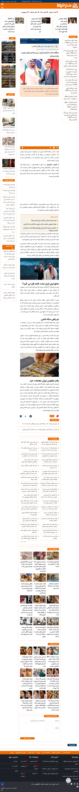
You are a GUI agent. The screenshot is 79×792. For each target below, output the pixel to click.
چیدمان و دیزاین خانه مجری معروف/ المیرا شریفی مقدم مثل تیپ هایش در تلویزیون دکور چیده (39, 566)
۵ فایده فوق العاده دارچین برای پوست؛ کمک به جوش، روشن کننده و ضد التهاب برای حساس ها (26, 661)
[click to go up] (68, 780)
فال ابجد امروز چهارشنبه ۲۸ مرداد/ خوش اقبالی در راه (9, 229)
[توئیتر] (26, 417)
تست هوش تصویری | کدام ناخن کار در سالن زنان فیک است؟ (9, 238)
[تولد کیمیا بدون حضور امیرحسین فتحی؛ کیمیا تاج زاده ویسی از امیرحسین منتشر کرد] (46, 20)
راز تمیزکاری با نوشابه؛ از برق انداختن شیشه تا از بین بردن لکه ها (8, 171)
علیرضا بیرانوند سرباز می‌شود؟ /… (49, 774)
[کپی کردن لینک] (57, 148)
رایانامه (57, 728)
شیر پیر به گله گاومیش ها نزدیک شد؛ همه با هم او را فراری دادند (26, 564)
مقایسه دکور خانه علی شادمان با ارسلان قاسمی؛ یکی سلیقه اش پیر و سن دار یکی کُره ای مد (26, 610)
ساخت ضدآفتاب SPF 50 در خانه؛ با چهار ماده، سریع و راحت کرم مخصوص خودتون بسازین (53, 661)
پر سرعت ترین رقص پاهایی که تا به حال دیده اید (29, 449)
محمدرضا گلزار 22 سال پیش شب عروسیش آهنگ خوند (50, 531)
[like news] (22, 148)
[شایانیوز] (67, 5)
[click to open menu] (2, 4)
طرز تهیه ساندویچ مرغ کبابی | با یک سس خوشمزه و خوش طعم (9, 71)
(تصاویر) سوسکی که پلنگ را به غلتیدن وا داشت (53, 564)
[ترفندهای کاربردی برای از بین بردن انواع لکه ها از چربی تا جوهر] (8, 122)
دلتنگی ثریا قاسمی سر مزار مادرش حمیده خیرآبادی (50, 514)
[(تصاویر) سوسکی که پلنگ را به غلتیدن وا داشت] (53, 556)
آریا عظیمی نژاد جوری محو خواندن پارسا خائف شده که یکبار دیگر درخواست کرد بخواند (49, 496)
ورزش (38, 753)
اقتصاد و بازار (46, 753)
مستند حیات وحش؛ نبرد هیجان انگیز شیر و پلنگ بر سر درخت (49, 508)
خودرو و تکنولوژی (21, 753)
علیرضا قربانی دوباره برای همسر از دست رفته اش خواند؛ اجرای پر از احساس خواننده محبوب (28, 525)
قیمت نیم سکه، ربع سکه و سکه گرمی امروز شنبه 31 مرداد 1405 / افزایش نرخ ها (70, 116)
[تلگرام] (30, 417)
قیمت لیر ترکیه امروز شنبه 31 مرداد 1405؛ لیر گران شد (71, 90)
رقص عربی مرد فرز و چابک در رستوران (50, 537)
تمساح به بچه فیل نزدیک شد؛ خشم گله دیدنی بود (53, 586)
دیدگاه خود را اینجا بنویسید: (37, 721)
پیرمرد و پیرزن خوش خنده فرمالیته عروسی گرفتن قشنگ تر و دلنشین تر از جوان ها (48, 478)
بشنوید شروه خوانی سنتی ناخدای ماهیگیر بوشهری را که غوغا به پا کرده (29, 496)
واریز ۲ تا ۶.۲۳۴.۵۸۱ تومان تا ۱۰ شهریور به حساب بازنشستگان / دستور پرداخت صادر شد (70, 73)
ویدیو (12, 753)
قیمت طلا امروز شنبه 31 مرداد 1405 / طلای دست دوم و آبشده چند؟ (70, 54)
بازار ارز (52, 416)
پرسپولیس (23, 766)
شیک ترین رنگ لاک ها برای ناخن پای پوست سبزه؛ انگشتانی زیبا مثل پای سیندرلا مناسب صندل (53, 705)
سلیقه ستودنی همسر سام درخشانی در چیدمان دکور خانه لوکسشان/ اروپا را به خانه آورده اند (61, 25)
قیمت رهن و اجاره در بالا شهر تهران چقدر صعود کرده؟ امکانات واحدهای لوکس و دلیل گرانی (40, 588)
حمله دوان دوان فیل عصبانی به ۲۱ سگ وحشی (49, 467)
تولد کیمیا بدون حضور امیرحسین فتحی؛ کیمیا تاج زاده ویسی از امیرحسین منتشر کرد (36, 25)
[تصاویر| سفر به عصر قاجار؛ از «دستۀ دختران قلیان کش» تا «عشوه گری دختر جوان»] (39, 621)
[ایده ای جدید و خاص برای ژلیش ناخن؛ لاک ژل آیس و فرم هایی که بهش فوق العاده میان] (39, 651)
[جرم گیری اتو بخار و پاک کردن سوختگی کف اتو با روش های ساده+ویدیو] (8, 141)
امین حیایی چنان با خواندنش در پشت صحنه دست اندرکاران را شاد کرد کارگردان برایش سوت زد (29, 455)
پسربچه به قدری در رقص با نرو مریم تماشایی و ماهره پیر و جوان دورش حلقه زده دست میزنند (28, 508)
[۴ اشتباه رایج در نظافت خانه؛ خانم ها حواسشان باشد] (8, 102)
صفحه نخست (66, 753)
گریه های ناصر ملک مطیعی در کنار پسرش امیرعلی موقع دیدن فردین (49, 473)
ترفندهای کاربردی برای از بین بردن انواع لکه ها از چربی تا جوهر (9, 130)
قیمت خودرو (33, 761)
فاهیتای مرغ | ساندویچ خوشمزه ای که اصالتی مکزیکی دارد (9, 46)
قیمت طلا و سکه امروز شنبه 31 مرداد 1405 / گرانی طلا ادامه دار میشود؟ (70, 43)
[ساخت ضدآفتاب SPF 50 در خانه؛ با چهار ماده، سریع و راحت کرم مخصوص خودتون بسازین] (53, 651)
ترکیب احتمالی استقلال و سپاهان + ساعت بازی (70, 97)
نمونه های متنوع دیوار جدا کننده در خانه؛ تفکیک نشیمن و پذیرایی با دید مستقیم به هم (53, 632)
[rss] (77, 784)
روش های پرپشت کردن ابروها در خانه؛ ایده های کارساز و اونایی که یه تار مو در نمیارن (26, 683)
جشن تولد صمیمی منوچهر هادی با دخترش (29, 531)
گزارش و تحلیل (56, 753)
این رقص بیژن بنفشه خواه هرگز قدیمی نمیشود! (29, 443)
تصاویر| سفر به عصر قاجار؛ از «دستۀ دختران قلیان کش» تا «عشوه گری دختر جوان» (40, 632)
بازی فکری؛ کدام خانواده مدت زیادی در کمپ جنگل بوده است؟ (9, 211)
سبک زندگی (31, 753)
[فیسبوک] (21, 417)
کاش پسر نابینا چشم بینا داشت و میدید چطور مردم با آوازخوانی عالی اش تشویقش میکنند (49, 455)
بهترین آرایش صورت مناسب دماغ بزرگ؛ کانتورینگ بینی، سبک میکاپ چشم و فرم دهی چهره (26, 705)
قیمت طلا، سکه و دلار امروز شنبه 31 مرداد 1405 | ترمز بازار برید (71, 82)
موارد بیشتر (23, 542)
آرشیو (16, 771)
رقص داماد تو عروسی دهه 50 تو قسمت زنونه (29, 478)
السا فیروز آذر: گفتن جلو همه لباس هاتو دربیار (9, 276)
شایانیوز (38, 784)
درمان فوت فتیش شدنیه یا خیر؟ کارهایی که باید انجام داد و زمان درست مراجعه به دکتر (53, 610)
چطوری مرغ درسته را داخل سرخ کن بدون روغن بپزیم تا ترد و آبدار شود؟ (26, 587)
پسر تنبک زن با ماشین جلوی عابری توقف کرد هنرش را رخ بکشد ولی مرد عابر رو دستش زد (29, 520)
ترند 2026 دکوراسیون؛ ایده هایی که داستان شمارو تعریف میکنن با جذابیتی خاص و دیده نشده (8, 25)
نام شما (57, 721)
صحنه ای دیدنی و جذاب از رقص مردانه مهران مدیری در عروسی (29, 490)
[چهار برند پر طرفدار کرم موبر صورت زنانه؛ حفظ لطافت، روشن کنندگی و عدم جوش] (39, 694)
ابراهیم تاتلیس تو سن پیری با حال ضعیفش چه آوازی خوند (49, 490)
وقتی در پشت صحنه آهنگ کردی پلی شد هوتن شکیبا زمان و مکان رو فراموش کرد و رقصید (28, 502)
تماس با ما (14, 1)
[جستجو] (2, 8)
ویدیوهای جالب (53, 439)
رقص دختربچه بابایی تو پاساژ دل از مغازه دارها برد (49, 520)
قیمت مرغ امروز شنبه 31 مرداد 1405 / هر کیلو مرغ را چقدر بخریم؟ (70, 63)
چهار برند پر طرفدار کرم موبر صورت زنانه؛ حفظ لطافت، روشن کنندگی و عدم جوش (40, 704)
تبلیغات (3, 1)
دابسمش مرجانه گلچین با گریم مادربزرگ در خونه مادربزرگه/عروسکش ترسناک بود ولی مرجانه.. (49, 461)
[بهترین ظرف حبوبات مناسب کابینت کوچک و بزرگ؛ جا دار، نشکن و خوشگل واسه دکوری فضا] (39, 599)
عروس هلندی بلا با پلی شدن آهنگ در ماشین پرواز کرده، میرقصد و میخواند (50, 502)
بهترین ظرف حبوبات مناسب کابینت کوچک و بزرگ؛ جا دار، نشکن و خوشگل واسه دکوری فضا (40, 610)
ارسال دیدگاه (27, 738)
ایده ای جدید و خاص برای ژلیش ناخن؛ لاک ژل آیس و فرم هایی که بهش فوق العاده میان (40, 661)
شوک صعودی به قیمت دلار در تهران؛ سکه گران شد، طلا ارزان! (39, 224)
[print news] (50, 148)
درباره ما (7, 1)
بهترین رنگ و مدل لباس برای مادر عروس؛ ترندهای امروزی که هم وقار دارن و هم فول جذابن (39, 683)
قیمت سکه (23, 761)
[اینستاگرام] (74, 784)
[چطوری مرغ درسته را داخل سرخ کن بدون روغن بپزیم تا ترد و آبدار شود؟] (26, 577)
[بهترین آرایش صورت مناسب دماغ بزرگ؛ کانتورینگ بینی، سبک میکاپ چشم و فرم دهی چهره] (26, 694)
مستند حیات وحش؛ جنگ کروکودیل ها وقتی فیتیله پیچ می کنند (28, 461)
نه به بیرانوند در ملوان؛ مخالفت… (49, 769)
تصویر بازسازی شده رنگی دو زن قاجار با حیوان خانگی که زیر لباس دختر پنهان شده (26, 630)
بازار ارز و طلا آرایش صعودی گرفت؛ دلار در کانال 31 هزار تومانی (39, 429)
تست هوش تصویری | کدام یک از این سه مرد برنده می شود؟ (9, 220)
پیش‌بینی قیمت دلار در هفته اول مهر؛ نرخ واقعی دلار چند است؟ (39, 424)
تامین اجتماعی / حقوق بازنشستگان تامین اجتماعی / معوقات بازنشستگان (70, 105)
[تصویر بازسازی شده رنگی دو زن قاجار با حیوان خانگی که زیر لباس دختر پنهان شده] (26, 621)
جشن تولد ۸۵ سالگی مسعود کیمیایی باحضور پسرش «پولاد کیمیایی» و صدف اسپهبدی (49, 525)
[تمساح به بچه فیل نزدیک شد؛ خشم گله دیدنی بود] (53, 577)
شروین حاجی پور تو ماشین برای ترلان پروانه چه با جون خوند (29, 484)
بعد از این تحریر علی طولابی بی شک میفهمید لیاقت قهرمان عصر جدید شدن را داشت (29, 537)
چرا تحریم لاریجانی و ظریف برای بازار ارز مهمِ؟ (43, 220)
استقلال (34, 774)
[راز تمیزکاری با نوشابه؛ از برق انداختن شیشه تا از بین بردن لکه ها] (8, 163)
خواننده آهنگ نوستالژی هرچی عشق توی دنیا (29, 514)
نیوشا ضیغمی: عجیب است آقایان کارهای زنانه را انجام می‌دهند (9, 295)
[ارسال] (54, 148)
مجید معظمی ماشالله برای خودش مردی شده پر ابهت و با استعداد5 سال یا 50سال (48, 484)
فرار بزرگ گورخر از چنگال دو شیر (29, 466)
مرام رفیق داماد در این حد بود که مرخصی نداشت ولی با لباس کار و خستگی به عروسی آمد (48, 449)
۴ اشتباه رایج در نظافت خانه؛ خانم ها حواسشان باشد (9, 110)
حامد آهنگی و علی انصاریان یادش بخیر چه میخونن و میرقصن (28, 473)
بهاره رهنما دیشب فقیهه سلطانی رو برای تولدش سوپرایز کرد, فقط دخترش (49, 443)
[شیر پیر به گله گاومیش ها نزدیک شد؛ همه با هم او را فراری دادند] (26, 556)
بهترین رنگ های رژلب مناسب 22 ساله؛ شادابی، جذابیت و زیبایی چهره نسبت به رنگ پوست (53, 683)
